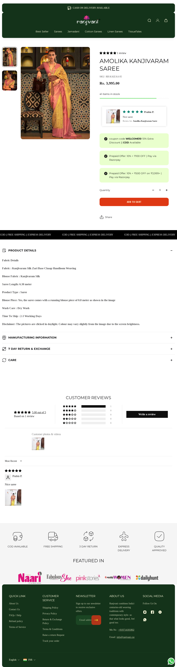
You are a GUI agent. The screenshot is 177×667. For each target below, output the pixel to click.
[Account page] (157, 20)
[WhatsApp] (145, 620)
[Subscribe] (96, 620)
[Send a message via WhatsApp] (171, 661)
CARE (12, 360)
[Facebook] (152, 612)
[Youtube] (160, 612)
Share (108, 217)
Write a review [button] (147, 414)
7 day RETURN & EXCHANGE (29, 348)
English (12, 660)
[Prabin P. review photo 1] (13, 497)
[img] (13, 470)
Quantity (105, 190)
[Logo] (88, 20)
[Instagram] (145, 612)
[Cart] (166, 20)
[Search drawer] (149, 20)
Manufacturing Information (32, 337)
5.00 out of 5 (39, 412)
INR (30, 660)
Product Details (22, 250)
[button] (108, 53)
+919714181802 (126, 630)
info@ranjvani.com (126, 637)
